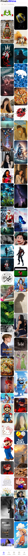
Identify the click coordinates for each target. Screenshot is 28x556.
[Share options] (12, 8)
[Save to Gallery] (12, 11)
